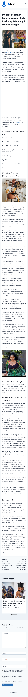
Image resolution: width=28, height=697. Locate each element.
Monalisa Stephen (7, 552)
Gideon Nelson (7, 27)
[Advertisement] (14, 101)
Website (5, 666)
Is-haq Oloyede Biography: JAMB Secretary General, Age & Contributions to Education (20, 564)
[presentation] (14, 590)
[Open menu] (25, 4)
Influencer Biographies (20, 12)
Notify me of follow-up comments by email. (12, 677)
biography (17, 122)
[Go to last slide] (4, 597)
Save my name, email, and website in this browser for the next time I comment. (14, 671)
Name (5, 653)
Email (5, 659)
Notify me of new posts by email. (13, 681)
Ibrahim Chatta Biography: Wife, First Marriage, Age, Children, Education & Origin (14, 603)
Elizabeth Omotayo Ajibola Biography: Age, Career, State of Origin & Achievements (7, 564)
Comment (6, 633)
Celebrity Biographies (7, 12)
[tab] (11, 614)
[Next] (24, 597)
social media (9, 52)
